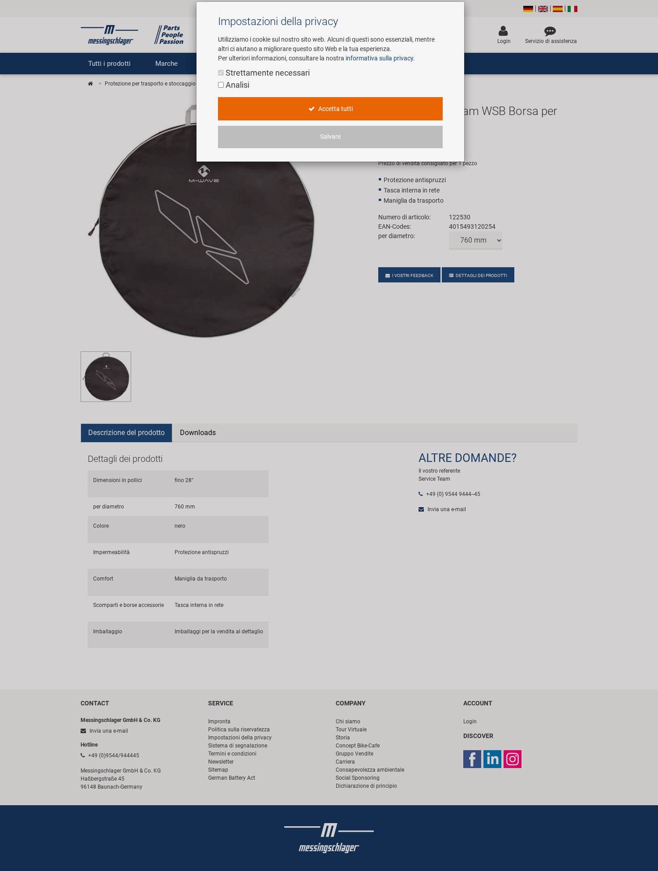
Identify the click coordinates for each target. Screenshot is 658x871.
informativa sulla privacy (379, 58)
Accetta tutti (335, 109)
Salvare (330, 137)
